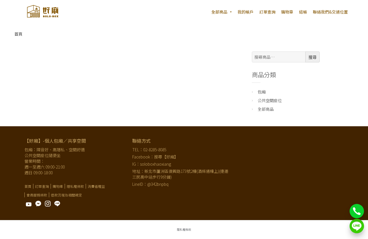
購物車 (287, 12)
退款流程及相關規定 (66, 194)
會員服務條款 (36, 194)
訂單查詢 (267, 12)
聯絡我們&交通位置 (330, 12)
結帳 (303, 12)
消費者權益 (96, 186)
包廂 (262, 92)
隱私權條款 (75, 186)
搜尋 (312, 57)
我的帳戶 (245, 12)
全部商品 (219, 12)
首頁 (18, 34)
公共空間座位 (270, 100)
